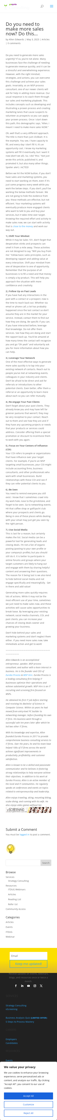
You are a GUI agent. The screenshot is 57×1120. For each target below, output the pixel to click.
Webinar (10, 936)
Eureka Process (13, 675)
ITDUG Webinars (16, 889)
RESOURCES (13, 1051)
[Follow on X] (41, 985)
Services (10, 877)
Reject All (28, 1113)
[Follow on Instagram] (34, 985)
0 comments (14, 43)
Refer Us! (13, 904)
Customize (28, 1104)
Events (9, 927)
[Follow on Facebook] (15, 985)
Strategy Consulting (18, 880)
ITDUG (9, 931)
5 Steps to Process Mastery (20, 1021)
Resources (11, 885)
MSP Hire (27, 675)
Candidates (12, 1043)
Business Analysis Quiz (26, 1017)
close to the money (23, 226)
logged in (24, 834)
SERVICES (12, 996)
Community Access (16, 909)
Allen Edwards (16, 39)
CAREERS (11, 1029)
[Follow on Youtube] (28, 985)
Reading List (14, 899)
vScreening (11, 1009)
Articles (46, 39)
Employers (11, 1039)
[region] (28, 1091)
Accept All (28, 1095)
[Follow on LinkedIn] (22, 985)
